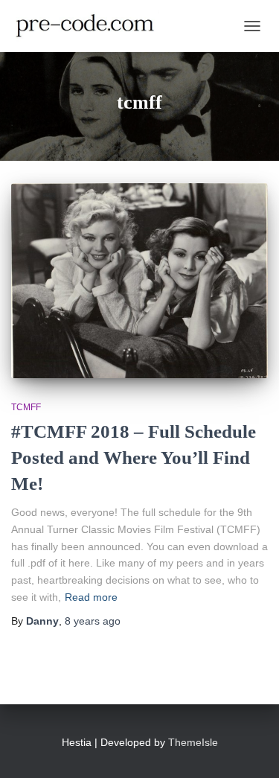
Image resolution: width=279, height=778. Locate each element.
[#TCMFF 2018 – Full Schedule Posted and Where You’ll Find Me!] (139, 280)
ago (93, 621)
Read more (91, 597)
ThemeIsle (193, 742)
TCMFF (26, 407)
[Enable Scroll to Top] (250, 748)
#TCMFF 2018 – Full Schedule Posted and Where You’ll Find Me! (133, 457)
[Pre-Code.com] (90, 26)
